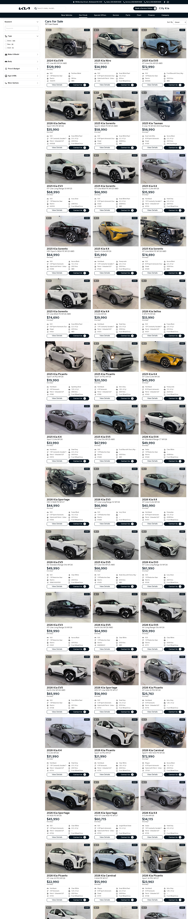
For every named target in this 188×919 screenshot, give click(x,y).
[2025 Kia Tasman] (163, 105)
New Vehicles (66, 15)
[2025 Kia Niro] (116, 43)
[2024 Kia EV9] (68, 43)
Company (165, 15)
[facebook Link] (164, 2)
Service (116, 15)
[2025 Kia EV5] (163, 43)
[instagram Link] (167, 2)
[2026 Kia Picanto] (163, 670)
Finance (151, 15)
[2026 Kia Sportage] (68, 482)
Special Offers (100, 15)
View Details (57, 85)
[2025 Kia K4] (163, 168)
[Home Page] (24, 8)
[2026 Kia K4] (163, 482)
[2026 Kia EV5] (68, 544)
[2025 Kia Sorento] (116, 105)
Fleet (139, 15)
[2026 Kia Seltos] (68, 105)
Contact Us (77, 85)
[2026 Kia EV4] (163, 419)
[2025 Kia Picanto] (68, 356)
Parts (128, 15)
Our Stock (83, 15)
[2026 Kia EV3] (116, 482)
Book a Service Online (143, 8)
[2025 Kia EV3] (68, 168)
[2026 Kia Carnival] (163, 732)
